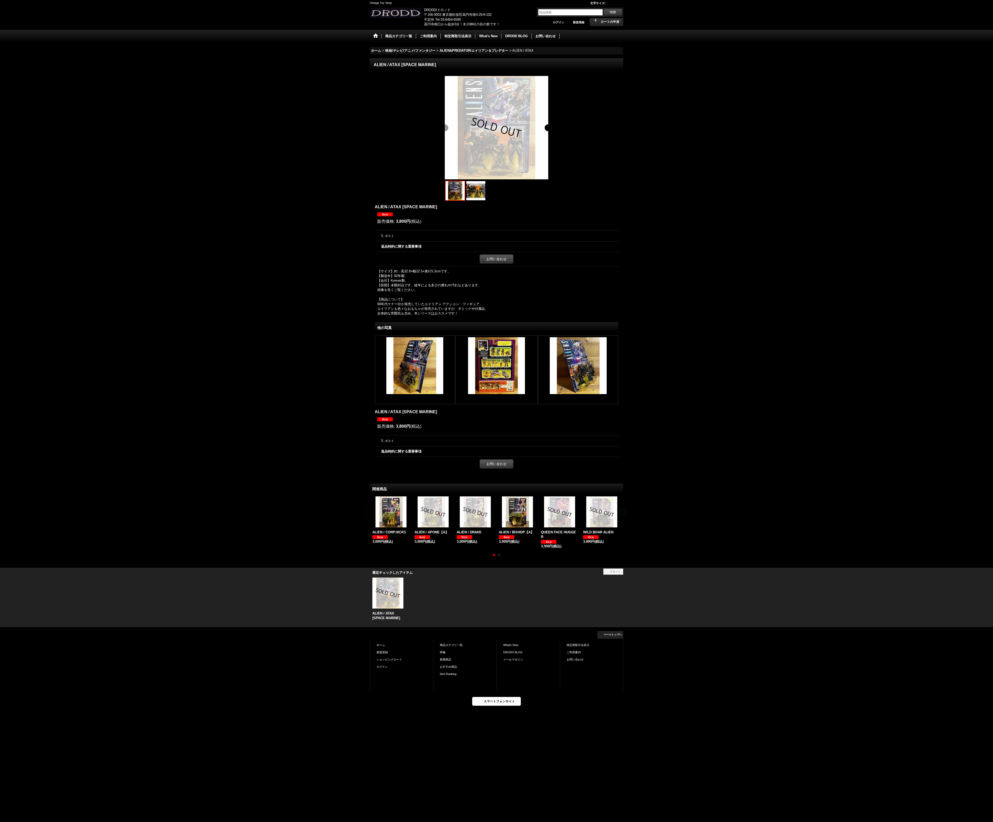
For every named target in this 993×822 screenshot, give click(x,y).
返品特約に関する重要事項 (401, 246)
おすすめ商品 (448, 666)
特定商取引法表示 (578, 645)
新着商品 (445, 659)
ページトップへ (613, 634)
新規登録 (578, 22)
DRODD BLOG (513, 652)
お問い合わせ (496, 259)
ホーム (381, 645)
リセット (615, 571)
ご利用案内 (574, 652)
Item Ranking (448, 673)
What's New (510, 645)
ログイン (558, 22)
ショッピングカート (389, 659)
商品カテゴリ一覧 (451, 645)
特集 (443, 652)
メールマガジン (513, 659)
